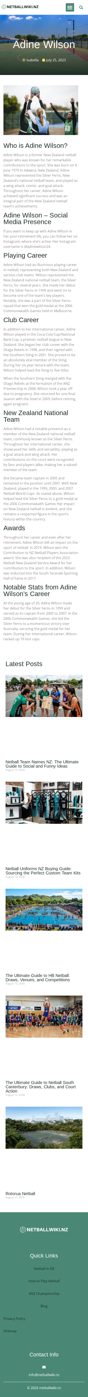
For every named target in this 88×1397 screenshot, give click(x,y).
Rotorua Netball (20, 1193)
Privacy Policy (14, 1318)
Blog (44, 1306)
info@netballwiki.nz (44, 1374)
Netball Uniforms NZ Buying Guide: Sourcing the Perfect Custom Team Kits (43, 870)
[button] (70, 7)
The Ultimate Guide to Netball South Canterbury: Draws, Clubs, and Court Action (41, 1086)
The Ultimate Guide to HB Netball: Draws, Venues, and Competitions (38, 977)
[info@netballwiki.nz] (44, 1367)
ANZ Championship (44, 1293)
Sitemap (10, 1331)
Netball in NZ (44, 1268)
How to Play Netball (44, 1281)
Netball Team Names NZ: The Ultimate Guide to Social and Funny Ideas (42, 763)
